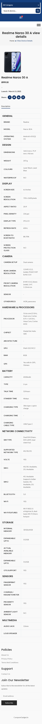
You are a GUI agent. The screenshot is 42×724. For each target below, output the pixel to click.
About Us (5, 655)
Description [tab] (5, 106)
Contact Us (5, 674)
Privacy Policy (6, 659)
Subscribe (9, 703)
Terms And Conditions (9, 662)
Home (12, 41)
